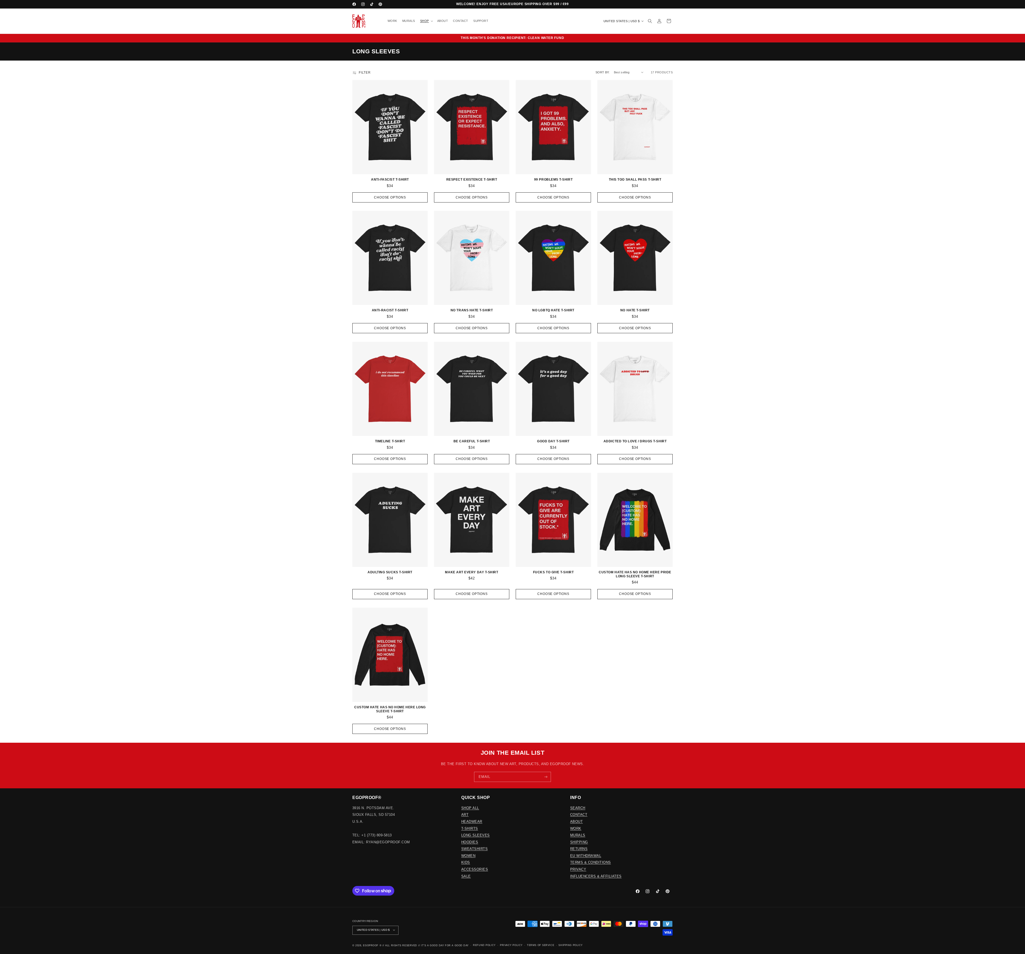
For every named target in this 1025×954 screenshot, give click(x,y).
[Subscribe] (546, 777)
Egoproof (370, 945)
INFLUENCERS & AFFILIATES (596, 876)
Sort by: (603, 72)
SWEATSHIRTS (474, 849)
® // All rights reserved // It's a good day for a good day (424, 945)
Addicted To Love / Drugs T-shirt (635, 441)
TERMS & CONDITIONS (590, 862)
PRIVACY (578, 869)
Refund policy (484, 945)
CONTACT (578, 815)
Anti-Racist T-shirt (390, 310)
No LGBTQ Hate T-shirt (553, 310)
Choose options (390, 197)
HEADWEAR (471, 821)
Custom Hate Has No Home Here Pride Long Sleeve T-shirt (635, 574)
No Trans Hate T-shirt (472, 310)
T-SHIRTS (469, 828)
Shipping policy (570, 945)
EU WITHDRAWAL (585, 855)
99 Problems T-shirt (553, 179)
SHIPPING (579, 842)
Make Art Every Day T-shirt (471, 572)
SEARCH (577, 808)
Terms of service (540, 945)
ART (464, 815)
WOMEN (468, 855)
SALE (466, 876)
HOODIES (469, 842)
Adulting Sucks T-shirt (390, 572)
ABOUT (576, 821)
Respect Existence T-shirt (471, 179)
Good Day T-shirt (553, 441)
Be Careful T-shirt (472, 441)
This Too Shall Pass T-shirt (635, 179)
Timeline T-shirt (390, 441)
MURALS (577, 835)
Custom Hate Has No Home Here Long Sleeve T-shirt (390, 709)
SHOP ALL (470, 808)
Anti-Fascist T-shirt (390, 179)
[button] (426, 21)
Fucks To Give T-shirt (553, 572)
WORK (575, 828)
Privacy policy (511, 945)
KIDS (465, 862)
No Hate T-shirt (635, 310)
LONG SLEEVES (475, 835)
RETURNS (579, 849)
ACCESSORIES (474, 869)
